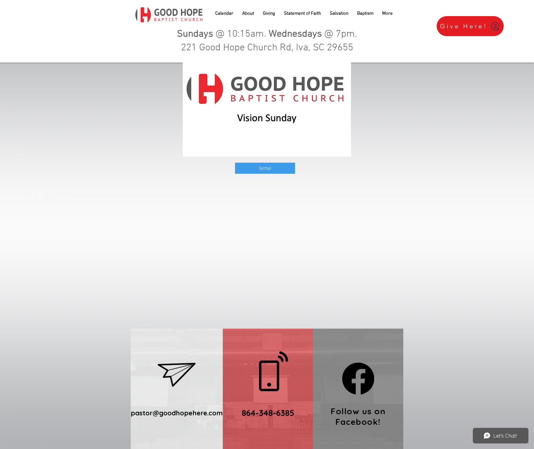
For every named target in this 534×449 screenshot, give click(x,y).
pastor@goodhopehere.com (177, 413)
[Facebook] (358, 379)
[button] (248, 13)
